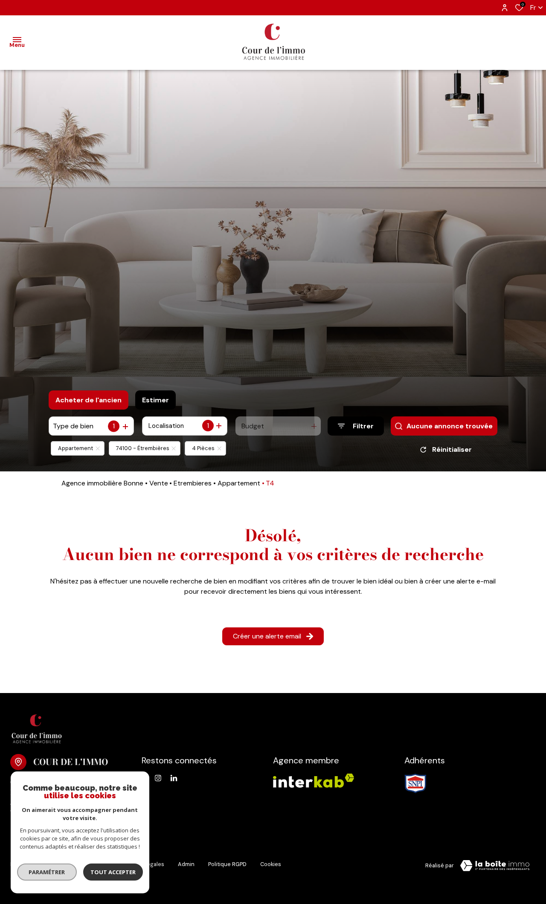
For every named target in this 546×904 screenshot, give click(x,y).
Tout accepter (113, 872)
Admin (186, 864)
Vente (158, 483)
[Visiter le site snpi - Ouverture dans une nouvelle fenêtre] (415, 783)
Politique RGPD (227, 864)
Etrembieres (193, 483)
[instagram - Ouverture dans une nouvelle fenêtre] (158, 778)
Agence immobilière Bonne (102, 483)
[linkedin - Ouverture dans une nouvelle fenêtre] (173, 778)
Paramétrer (47, 872)
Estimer (155, 400)
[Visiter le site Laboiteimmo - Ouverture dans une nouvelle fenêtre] (495, 865)
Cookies (270, 864)
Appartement (239, 483)
